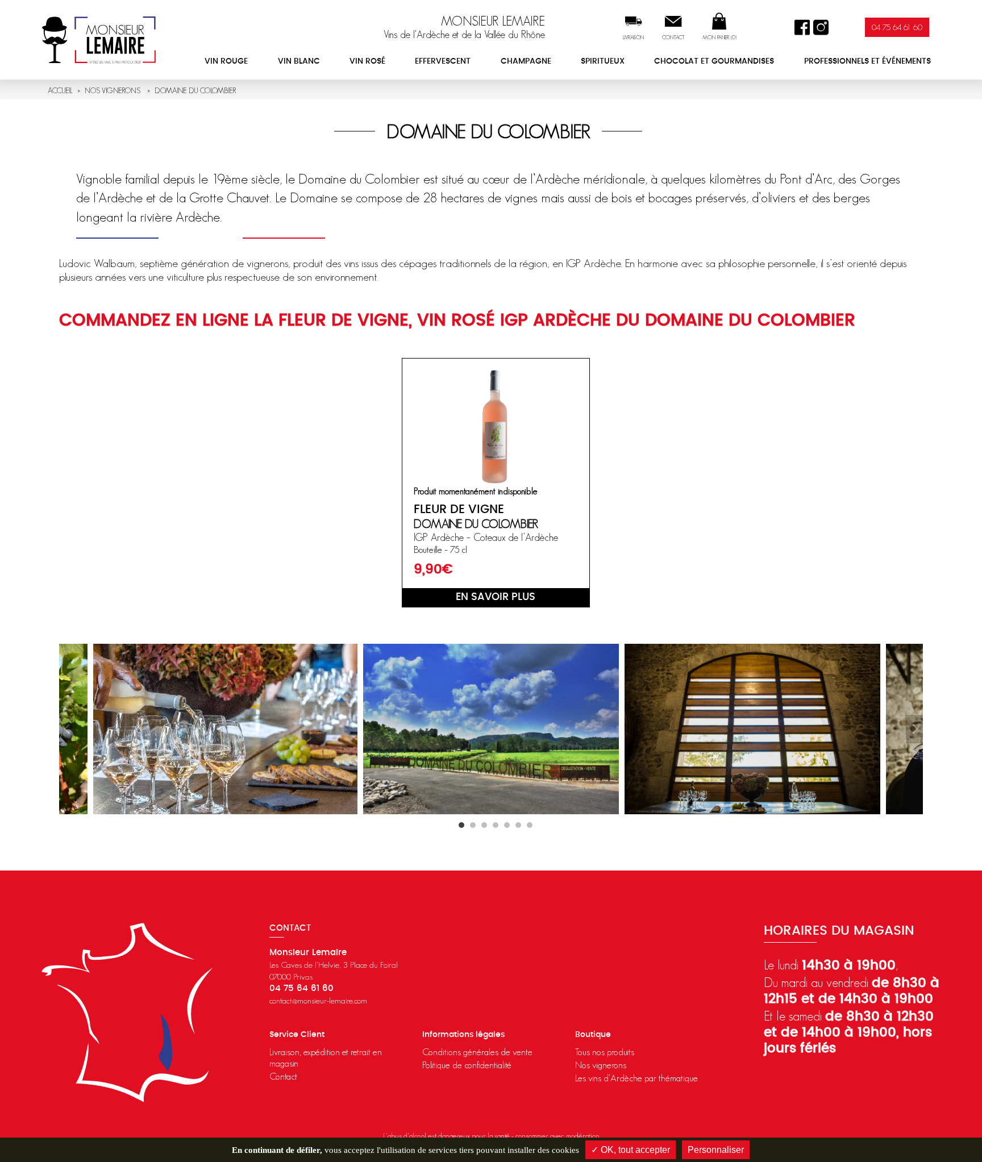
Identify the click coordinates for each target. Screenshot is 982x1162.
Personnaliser (716, 1150)
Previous (67, 729)
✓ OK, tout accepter (630, 1150)
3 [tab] (484, 825)
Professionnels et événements (867, 61)
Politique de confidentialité (466, 1065)
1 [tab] (461, 825)
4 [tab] (495, 825)
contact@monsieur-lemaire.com (318, 1000)
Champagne (526, 61)
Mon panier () (719, 37)
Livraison (633, 37)
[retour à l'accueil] (99, 40)
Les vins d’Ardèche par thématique (636, 1078)
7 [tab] (529, 825)
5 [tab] (507, 825)
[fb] (802, 27)
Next (914, 729)
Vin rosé (367, 61)
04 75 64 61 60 (897, 27)
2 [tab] (472, 825)
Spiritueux (603, 61)
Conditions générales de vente (477, 1052)
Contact (673, 37)
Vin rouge (226, 61)
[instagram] (821, 27)
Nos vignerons (600, 1065)
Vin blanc (299, 61)
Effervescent (443, 61)
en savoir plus (495, 597)
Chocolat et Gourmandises (714, 61)
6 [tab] (518, 825)
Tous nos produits (604, 1052)
